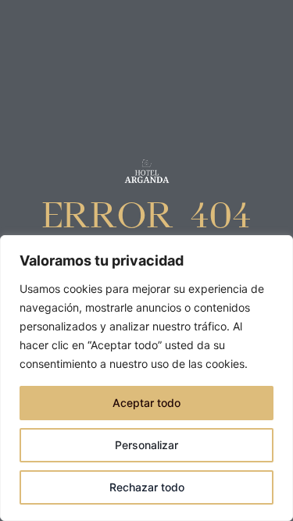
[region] (146, 378)
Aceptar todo (146, 402)
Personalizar (146, 444)
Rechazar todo (146, 487)
